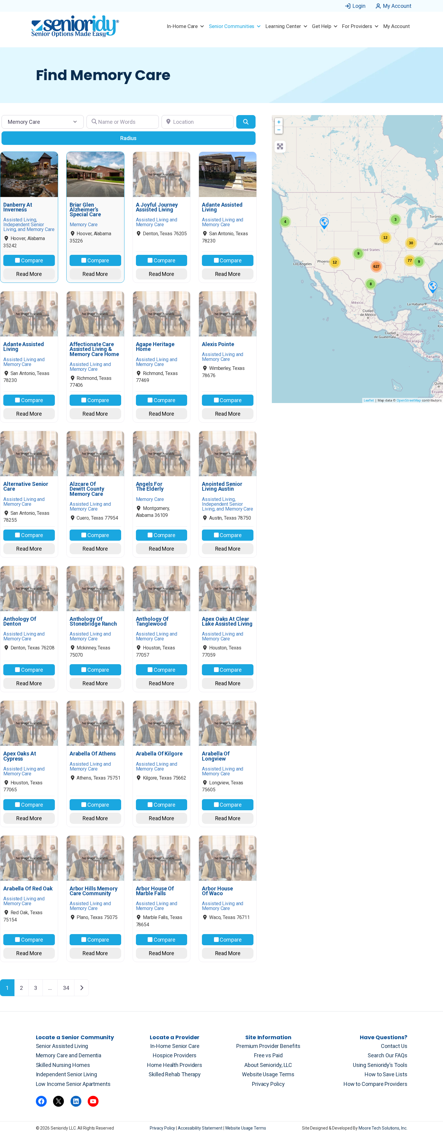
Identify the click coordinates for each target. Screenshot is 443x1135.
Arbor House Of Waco (217, 891)
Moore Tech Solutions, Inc (383, 1128)
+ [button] (279, 122)
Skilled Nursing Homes (63, 1065)
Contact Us (394, 1046)
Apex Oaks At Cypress (19, 756)
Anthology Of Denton (19, 621)
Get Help (321, 26)
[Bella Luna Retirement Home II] (432, 287)
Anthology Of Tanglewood (152, 621)
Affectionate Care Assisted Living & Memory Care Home (94, 349)
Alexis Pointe (218, 344)
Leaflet (369, 400)
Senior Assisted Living (62, 1046)
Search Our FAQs (387, 1055)
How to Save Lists (386, 1074)
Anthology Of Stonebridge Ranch (93, 621)
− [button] (279, 130)
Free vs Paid (268, 1055)
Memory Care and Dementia (69, 1055)
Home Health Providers (174, 1065)
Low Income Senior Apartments (73, 1084)
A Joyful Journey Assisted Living (157, 207)
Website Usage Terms (268, 1074)
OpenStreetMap (409, 400)
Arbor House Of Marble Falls (155, 891)
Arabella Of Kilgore (159, 753)
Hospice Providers (174, 1055)
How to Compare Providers (375, 1084)
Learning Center (283, 26)
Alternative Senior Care (25, 486)
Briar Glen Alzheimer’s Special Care (85, 209)
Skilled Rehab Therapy (175, 1074)
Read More (29, 274)
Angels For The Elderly (150, 486)
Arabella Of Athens (93, 753)
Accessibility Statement (200, 1128)
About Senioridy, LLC (268, 1065)
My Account (397, 6)
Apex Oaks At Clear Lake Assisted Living (227, 621)
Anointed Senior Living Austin (222, 486)
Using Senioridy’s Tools (380, 1065)
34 (66, 988)
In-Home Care (182, 26)
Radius (128, 138)
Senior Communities (231, 26)
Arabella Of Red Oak (28, 888)
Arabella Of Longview (216, 756)
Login (359, 6)
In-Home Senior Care (175, 1046)
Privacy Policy (268, 1084)
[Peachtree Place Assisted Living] (323, 222)
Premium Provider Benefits (268, 1046)
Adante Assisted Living (222, 207)
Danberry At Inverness (17, 207)
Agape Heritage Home (155, 347)
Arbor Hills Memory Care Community (94, 891)
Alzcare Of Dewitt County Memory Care (87, 489)
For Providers (357, 26)
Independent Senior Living (66, 1074)
